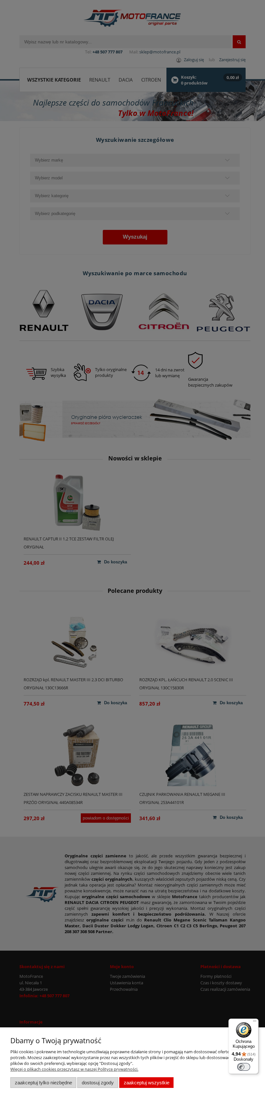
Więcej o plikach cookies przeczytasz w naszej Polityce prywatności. (74, 1069)
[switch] (243, 1067)
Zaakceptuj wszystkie (146, 1082)
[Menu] (255, 1022)
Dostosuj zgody (98, 1082)
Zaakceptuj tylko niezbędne (43, 1082)
